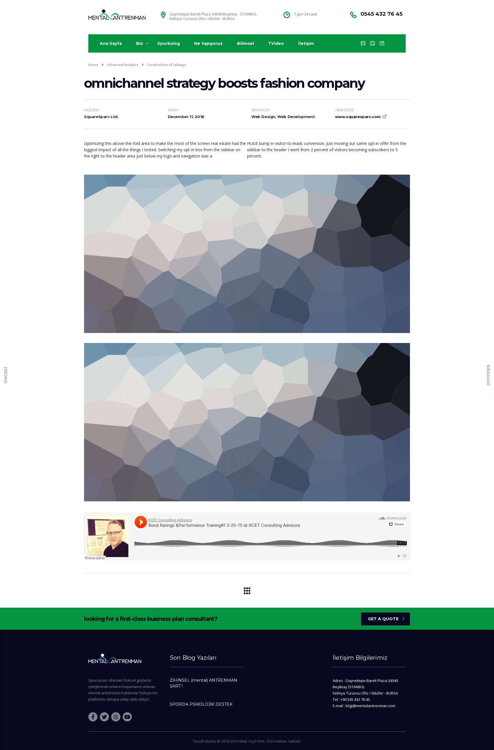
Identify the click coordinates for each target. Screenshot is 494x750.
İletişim (306, 43)
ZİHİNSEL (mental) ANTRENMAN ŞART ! (203, 683)
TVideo (276, 43)
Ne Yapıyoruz (208, 43)
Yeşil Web (256, 741)
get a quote (383, 618)
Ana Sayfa (111, 43)
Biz (139, 43)
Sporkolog (168, 43)
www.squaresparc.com (358, 116)
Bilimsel (245, 43)
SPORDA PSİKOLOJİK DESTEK (201, 704)
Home (93, 64)
